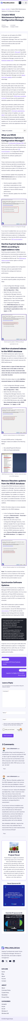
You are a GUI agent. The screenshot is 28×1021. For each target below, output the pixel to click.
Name (5, 712)
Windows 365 (5, 1013)
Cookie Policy (5, 992)
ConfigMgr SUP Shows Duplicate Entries (11, 662)
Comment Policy (6, 990)
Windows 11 (5, 1011)
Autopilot (4, 1004)
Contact (4, 981)
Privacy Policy (5, 997)
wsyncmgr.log (5, 611)
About (3, 976)
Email (4, 719)
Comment (6, 691)
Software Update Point (7, 60)
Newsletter (5, 995)
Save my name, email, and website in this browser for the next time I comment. (13, 724)
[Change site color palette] (20, 2)
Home (3, 9)
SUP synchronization (16, 239)
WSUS (3, 115)
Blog (3, 974)
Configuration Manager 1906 (16, 143)
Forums (4, 978)
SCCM (8, 9)
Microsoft (17, 52)
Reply (4, 768)
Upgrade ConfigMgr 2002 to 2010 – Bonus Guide (15, 673)
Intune (3, 1006)
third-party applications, (18, 111)
